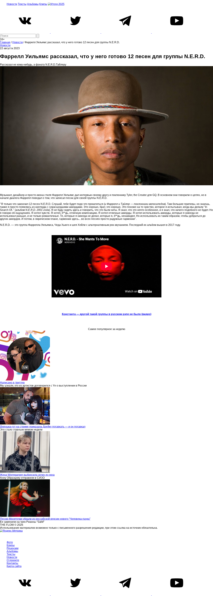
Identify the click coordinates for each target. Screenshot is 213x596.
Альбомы (33, 4)
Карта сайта (14, 566)
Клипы (43, 4)
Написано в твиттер (12, 382)
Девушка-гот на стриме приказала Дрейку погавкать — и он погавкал (42, 426)
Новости (12, 4)
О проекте (13, 560)
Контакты (12, 563)
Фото (10, 542)
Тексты (22, 4)
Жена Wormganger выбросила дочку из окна (27, 474)
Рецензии (12, 548)
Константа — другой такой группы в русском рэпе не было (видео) (106, 314)
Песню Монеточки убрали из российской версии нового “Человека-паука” (45, 518)
